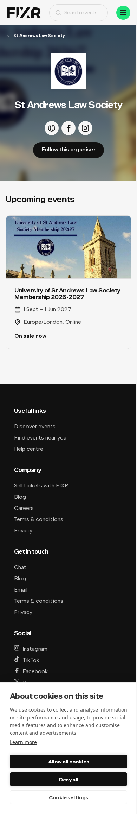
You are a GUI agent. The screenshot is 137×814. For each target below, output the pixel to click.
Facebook (35, 671)
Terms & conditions (38, 519)
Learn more (23, 742)
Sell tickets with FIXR (41, 485)
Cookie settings (68, 797)
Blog (20, 496)
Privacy (23, 530)
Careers (24, 508)
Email (20, 589)
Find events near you (40, 437)
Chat (20, 567)
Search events (81, 12)
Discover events (35, 426)
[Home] (24, 13)
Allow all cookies (68, 761)
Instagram (34, 648)
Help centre (28, 449)
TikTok (30, 660)
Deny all (68, 779)
